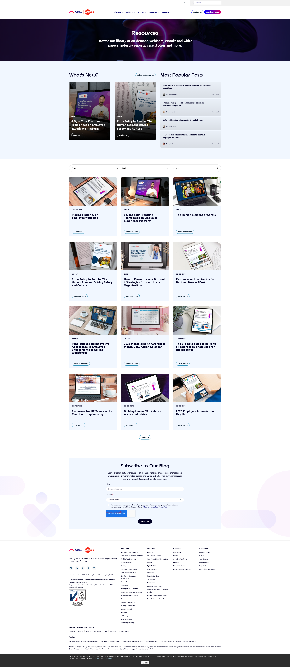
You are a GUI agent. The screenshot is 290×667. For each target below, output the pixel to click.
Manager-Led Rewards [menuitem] (128, 605)
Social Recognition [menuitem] (152, 641)
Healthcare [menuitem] (150, 572)
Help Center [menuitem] (203, 566)
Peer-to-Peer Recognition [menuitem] (129, 595)
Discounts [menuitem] (124, 585)
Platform (117, 12)
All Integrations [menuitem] (124, 631)
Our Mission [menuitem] (177, 552)
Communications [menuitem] (126, 562)
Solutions (129, 12)
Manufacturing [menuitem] (152, 569)
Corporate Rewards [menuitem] (167, 641)
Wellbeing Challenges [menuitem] (128, 622)
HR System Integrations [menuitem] (129, 569)
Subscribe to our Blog (145, 75)
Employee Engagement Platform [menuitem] (132, 555)
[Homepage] (81, 12)
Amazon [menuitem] (88, 631)
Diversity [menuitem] (176, 562)
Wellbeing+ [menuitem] (125, 616)
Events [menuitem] (201, 555)
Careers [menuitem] (175, 555)
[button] (94, 168)
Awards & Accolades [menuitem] (180, 559)
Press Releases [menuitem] (204, 562)
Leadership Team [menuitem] (179, 566)
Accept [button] (145, 663)
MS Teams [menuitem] (97, 631)
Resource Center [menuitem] (204, 552)
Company (165, 12)
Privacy (97, 658)
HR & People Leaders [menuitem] (154, 555)
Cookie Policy (108, 658)
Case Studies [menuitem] (203, 559)
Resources (153, 12)
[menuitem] (129, 552)
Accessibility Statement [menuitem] (207, 569)
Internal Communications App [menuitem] (186, 641)
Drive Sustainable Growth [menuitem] (155, 599)
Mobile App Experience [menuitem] (129, 559)
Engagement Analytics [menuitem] (128, 572)
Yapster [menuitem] (80, 631)
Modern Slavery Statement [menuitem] (182, 569)
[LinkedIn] (77, 568)
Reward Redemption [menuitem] (128, 602)
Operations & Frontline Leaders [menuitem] (157, 559)
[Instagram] (88, 568)
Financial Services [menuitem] (153, 576)
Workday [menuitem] (113, 631)
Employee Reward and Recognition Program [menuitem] (83, 641)
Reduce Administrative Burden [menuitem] (157, 595)
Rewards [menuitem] (124, 599)
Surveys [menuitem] (123, 566)
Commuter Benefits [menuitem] (127, 582)
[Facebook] (83, 568)
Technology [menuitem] (151, 579)
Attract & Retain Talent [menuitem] (154, 586)
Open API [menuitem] (72, 631)
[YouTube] (94, 568)
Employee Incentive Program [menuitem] (110, 641)
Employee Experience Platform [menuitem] (133, 641)
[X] (71, 568)
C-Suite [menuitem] (149, 562)
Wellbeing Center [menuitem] (127, 619)
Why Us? (141, 12)
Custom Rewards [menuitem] (126, 609)
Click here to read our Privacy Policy (155, 507)
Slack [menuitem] (105, 631)
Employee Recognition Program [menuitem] (131, 592)
